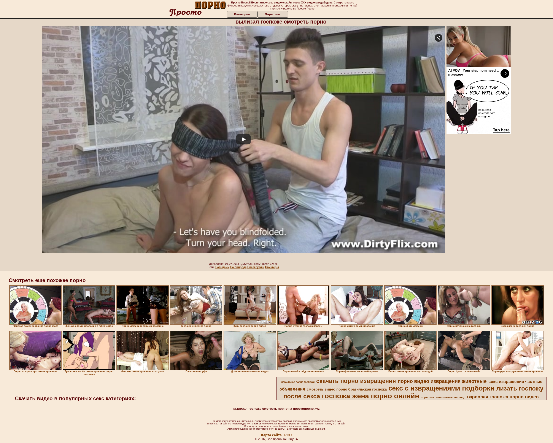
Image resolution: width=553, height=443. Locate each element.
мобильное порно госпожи (298, 382)
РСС (288, 435)
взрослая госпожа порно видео (503, 396)
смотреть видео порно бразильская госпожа (347, 389)
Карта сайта (271, 435)
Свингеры (272, 267)
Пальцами (222, 267)
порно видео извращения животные (442, 381)
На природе (238, 267)
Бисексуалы (255, 267)
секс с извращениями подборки (441, 388)
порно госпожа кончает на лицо (443, 397)
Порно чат (272, 14)
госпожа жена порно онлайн (370, 396)
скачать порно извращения (356, 381)
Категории (242, 14)
